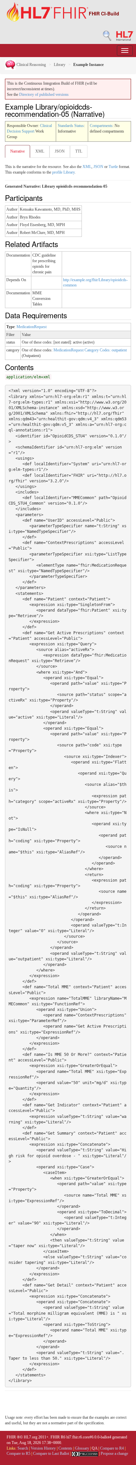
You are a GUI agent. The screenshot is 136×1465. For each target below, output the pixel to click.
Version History (43, 1448)
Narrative (17, 151)
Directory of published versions (44, 94)
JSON (60, 151)
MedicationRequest (32, 326)
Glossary (82, 1448)
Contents (65, 1448)
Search (22, 1448)
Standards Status (71, 125)
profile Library (63, 172)
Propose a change (114, 1453)
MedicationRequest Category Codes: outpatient (90, 350)
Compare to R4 (112, 1448)
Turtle (113, 166)
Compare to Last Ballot (51, 1453)
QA (94, 1448)
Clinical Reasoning (31, 64)
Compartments (101, 125)
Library (59, 64)
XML (39, 151)
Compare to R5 (18, 1453)
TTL (78, 151)
